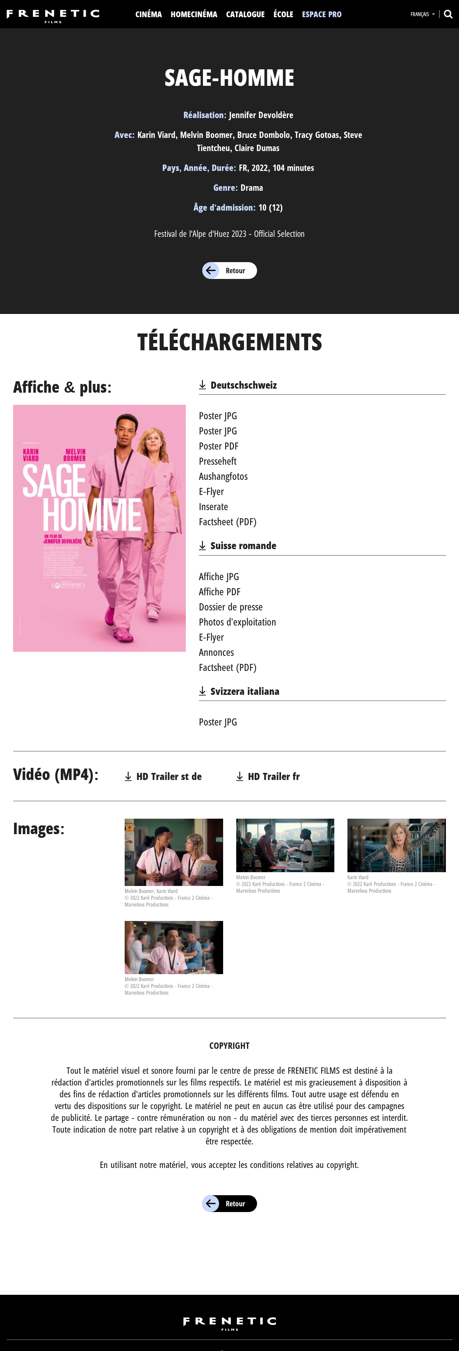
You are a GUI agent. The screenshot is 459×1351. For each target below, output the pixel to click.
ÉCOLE (283, 14)
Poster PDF (219, 446)
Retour (235, 270)
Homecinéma (194, 14)
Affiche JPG (219, 576)
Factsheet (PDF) (228, 521)
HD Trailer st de (169, 776)
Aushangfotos (223, 476)
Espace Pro (322, 14)
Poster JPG (218, 415)
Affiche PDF (220, 591)
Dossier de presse (231, 606)
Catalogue (245, 14)
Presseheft (218, 461)
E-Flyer (211, 491)
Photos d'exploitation (237, 622)
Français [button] (420, 14)
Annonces (216, 652)
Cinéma (148, 14)
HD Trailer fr (274, 776)
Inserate (213, 506)
